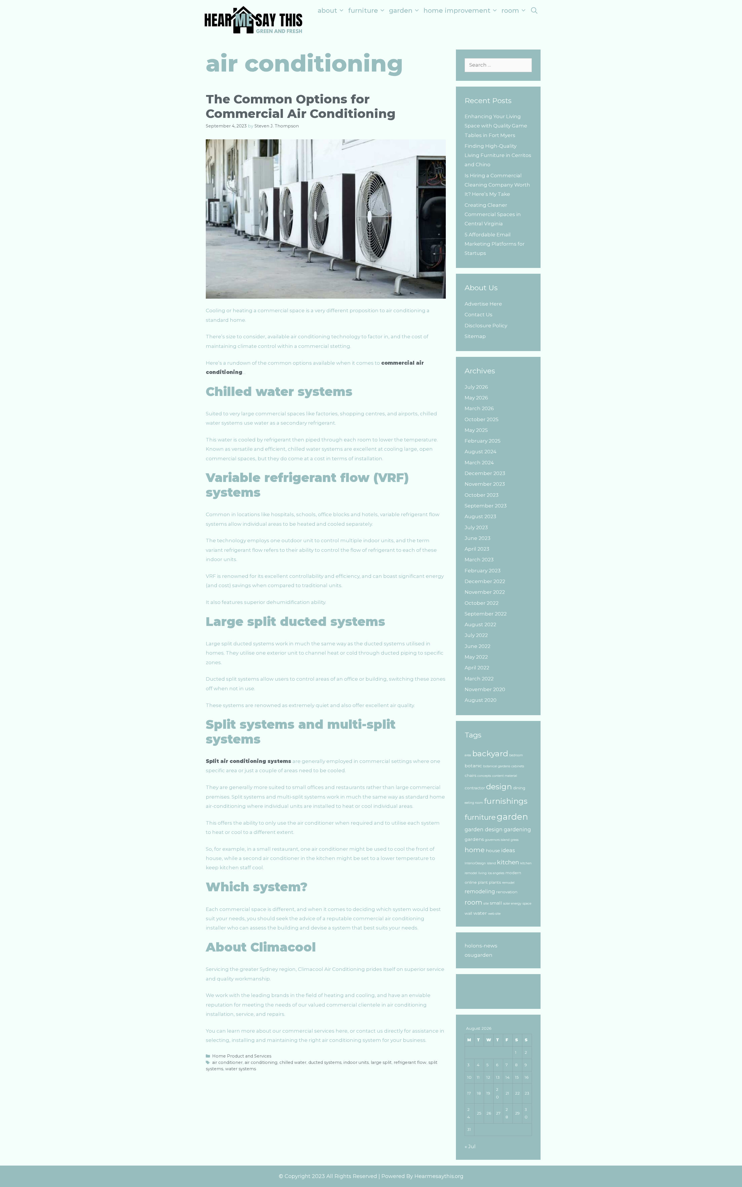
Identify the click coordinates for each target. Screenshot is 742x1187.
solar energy (512, 903)
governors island (497, 840)
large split (381, 1062)
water (480, 913)
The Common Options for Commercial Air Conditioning (301, 106)
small (496, 903)
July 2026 (476, 387)
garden (512, 817)
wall (468, 913)
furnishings (506, 801)
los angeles (496, 873)
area (468, 755)
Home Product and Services (241, 1056)
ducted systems (324, 1062)
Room (510, 10)
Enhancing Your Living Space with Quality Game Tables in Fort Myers (496, 126)
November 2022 (485, 592)
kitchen (508, 862)
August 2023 (480, 516)
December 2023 (485, 473)
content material (504, 776)
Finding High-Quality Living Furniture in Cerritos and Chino (498, 155)
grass (515, 840)
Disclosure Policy (486, 325)
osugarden (478, 955)
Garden (400, 10)
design (499, 786)
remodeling (480, 891)
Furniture (363, 10)
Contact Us (478, 314)
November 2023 (485, 484)
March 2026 (479, 408)
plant (483, 882)
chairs (470, 775)
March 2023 (479, 560)
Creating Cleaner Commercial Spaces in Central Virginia (493, 214)
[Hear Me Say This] (253, 19)
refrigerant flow (410, 1062)
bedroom (516, 755)
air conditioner (227, 1062)
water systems (240, 1068)
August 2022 (480, 624)
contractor (475, 788)
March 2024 (479, 462)
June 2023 (477, 538)
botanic (473, 765)
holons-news (481, 946)
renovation (506, 892)
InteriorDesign (475, 863)
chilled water (292, 1062)
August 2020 (481, 700)
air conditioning (261, 1062)
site (486, 903)
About (327, 10)
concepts (484, 776)
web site (494, 914)
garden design (484, 829)
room (473, 902)
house (493, 850)
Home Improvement (456, 10)
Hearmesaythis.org (438, 1176)
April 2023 (477, 549)
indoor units (356, 1062)
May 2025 (476, 430)
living (482, 873)
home (475, 850)
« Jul (470, 1146)
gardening (517, 829)
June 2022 (477, 646)
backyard (490, 753)
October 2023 (482, 495)
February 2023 (483, 571)
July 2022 (476, 635)
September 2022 (486, 614)
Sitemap (475, 336)
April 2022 (477, 668)
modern (513, 872)
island (491, 863)
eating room (474, 803)
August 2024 (481, 451)
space (527, 903)
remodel (508, 883)
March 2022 (479, 679)
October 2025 (482, 419)
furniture (480, 817)
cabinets (517, 766)
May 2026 (476, 398)
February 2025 (483, 441)
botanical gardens (496, 766)
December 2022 (485, 581)
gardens (474, 839)
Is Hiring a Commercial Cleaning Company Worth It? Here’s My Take (497, 185)
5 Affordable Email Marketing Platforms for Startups (495, 244)
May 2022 (476, 657)
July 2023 (476, 527)
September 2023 (486, 506)
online (471, 882)
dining (519, 788)
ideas (508, 850)
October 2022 (482, 603)
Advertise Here (483, 304)
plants (495, 882)
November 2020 (485, 689)
